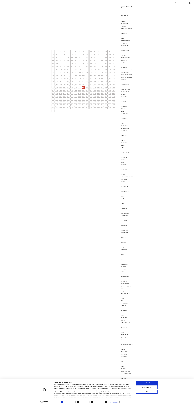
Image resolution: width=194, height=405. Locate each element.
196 (87, 84)
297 (83, 102)
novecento (124, 257)
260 (72, 96)
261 (76, 96)
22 (72, 54)
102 (53, 69)
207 (64, 87)
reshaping (123, 305)
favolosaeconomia (126, 150)
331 (83, 108)
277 (72, 99)
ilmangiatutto (125, 184)
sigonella (123, 332)
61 (91, 60)
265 (91, 96)
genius (123, 162)
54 (64, 60)
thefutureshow (125, 354)
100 (110, 66)
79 (95, 63)
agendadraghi (124, 23)
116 (106, 69)
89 (68, 66)
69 (57, 63)
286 (106, 99)
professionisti (125, 276)
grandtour (124, 169)
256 (57, 96)
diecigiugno (124, 118)
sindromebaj (124, 334)
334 (95, 108)
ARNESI (122, 48)
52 (57, 60)
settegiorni (124, 327)
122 (64, 72)
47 (102, 57)
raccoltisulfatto (125, 293)
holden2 (123, 174)
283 (95, 99)
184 (106, 81)
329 (76, 108)
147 (95, 75)
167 (106, 78)
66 (110, 60)
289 (53, 102)
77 (87, 63)
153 (53, 78)
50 (114, 57)
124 (72, 72)
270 (110, 96)
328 (72, 108)
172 (60, 81)
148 (98, 75)
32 (110, 54)
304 (110, 102)
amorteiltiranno (125, 40)
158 (72, 78)
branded (123, 62)
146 (91, 75)
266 (95, 96)
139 (64, 75)
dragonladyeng (125, 133)
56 (72, 60)
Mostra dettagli (114, 402)
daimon (123, 108)
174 (68, 81)
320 (106, 105)
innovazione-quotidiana (127, 189)
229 (83, 90)
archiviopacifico (125, 45)
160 (79, 78)
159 (76, 78)
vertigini (123, 378)
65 (106, 60)
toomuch (123, 368)
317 (95, 105)
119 (53, 72)
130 (95, 72)
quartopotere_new (126, 286)
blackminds (124, 60)
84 (114, 63)
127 (83, 72)
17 (53, 54)
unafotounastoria (126, 373)
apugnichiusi (124, 43)
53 (60, 60)
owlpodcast (124, 264)
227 (76, 90)
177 (79, 81)
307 (57, 105)
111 (87, 69)
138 (60, 75)
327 (68, 108)
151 (110, 75)
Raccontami (124, 295)
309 (64, 105)
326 (64, 108)
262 (79, 96)
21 (68, 54)
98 (102, 66)
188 (57, 84)
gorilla (123, 167)
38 (68, 57)
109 (79, 69)
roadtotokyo (124, 308)
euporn (123, 145)
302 (102, 102)
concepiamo (124, 96)
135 (114, 72)
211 (80, 87)
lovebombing (124, 218)
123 (68, 72)
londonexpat (124, 215)
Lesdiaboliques (125, 213)
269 (106, 96)
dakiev (122, 111)
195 (83, 84)
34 (53, 57)
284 (98, 99)
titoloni (123, 363)
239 (57, 93)
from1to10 (124, 155)
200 (102, 84)
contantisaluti (125, 99)
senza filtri (124, 325)
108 (76, 69)
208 (68, 87)
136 (53, 75)
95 (91, 66)
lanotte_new (124, 206)
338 (110, 108)
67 (114, 60)
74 (76, 63)
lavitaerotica (124, 208)
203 (113, 84)
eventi (122, 147)
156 (64, 78)
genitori (123, 159)
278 (76, 99)
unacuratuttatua (125, 371)
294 (72, 102)
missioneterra (125, 235)
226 (72, 90)
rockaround (124, 310)
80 (98, 63)
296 (79, 102)
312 (76, 105)
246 (83, 93)
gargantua (124, 157)
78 (91, 63)
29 (98, 54)
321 (110, 105)
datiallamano (124, 113)
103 (57, 69)
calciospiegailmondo (126, 74)
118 (114, 69)
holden (123, 172)
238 (53, 93)
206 (60, 87)
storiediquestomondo (127, 344)
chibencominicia (125, 84)
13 (102, 51)
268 (102, 96)
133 (106, 72)
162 (87, 78)
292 (64, 102)
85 (53, 66)
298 (87, 102)
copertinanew (124, 103)
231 (91, 90)
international (124, 193)
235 (106, 90)
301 (98, 102)
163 (91, 78)
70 (60, 63)
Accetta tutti (147, 382)
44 (91, 57)
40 (76, 57)
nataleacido (124, 244)
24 (79, 54)
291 (60, 102)
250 (98, 93)
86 (57, 66)
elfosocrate (124, 137)
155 (60, 78)
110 (83, 69)
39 (72, 57)
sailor (123, 315)
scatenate (124, 317)
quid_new (123, 291)
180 (91, 81)
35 (57, 57)
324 (57, 108)
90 (72, 66)
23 (76, 54)
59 (83, 60)
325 (60, 108)
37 (64, 57)
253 (110, 93)
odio (122, 259)
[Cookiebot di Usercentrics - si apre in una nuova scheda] (44, 402)
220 (113, 87)
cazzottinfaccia (125, 82)
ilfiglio (123, 181)
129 (91, 72)
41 (79, 57)
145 (87, 75)
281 (87, 99)
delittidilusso (125, 116)
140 (68, 75)
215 (95, 87)
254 (113, 93)
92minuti (123, 21)
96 (95, 66)
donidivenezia (124, 125)
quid (122, 288)
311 (72, 105)
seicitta (123, 320)
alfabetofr (124, 33)
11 (94, 51)
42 (83, 57)
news (122, 247)
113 (95, 69)
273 (57, 99)
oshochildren (124, 261)
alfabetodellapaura (126, 28)
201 (106, 84)
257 (60, 96)
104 (60, 69)
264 (87, 96)
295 (76, 102)
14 (106, 51)
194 (79, 84)
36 (60, 57)
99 (106, 66)
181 (95, 81)
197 (91, 84)
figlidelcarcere (125, 152)
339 (113, 108)
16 (113, 51)
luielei (122, 223)
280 (83, 99)
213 (87, 87)
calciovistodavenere (126, 77)
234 (102, 90)
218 (106, 87)
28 (94, 54)
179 (87, 81)
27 (91, 54)
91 (75, 66)
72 (68, 63)
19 (60, 54)
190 (64, 84)
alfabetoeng (124, 31)
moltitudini (124, 240)
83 (110, 63)
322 (114, 105)
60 (87, 60)
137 (57, 75)
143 (79, 75)
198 (95, 84)
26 (87, 54)
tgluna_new (124, 351)
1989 (122, 18)
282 (91, 99)
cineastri (123, 86)
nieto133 (123, 252)
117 (110, 69)
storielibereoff (125, 346)
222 (57, 90)
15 (110, 51)
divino (122, 123)
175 (72, 81)
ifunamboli (124, 179)
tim (122, 359)
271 (114, 96)
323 (53, 108)
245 (79, 93)
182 (98, 81)
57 (76, 60)
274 (60, 99)
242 (68, 93)
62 (94, 60)
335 (98, 108)
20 (64, 54)
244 (75, 93)
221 (53, 90)
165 (98, 78)
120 (57, 72)
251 (102, 93)
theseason (124, 356)
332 (87, 108)
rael (122, 300)
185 (110, 81)
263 (83, 96)
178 (83, 81)
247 (87, 93)
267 (98, 96)
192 (72, 84)
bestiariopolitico (125, 57)
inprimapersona (125, 191)
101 (114, 66)
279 (79, 99)
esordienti (124, 142)
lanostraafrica (125, 201)
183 (102, 81)
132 (102, 72)
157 (68, 78)
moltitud (123, 237)
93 (83, 66)
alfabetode (124, 26)
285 (102, 99)
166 (102, 78)
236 (110, 90)
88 (64, 66)
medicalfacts (124, 230)
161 (83, 78)
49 (110, 57)
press (122, 271)
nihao (122, 254)
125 (76, 72)
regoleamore (124, 303)
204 (53, 87)
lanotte (123, 203)
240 (60, 93)
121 (61, 72)
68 (53, 63)
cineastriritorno (125, 89)
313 (80, 105)
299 (91, 102)
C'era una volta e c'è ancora (128, 69)
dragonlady (124, 130)
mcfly (122, 227)
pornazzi (123, 269)
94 (87, 66)
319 (102, 105)
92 (79, 66)
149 (102, 75)
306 (53, 105)
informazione (124, 186)
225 (68, 90)
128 (87, 72)
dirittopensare (125, 120)
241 (64, 93)
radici (122, 298)
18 (57, 54)
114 (98, 69)
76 (83, 63)
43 (87, 57)
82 (106, 63)
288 (113, 99)
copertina (123, 101)
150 (106, 75)
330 (79, 108)
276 (68, 99)
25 (83, 54)
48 (106, 57)
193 (76, 84)
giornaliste (124, 164)
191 (68, 84)
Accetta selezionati (147, 387)
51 (53, 60)
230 (87, 90)
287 (110, 99)
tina (122, 361)
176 (76, 81)
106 (68, 69)
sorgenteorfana (125, 342)
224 (64, 90)
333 (91, 108)
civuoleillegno (125, 91)
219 (110, 87)
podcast (123, 266)
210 (76, 87)
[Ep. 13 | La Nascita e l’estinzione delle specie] (68, 23)
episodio (123, 140)
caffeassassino (125, 72)
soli (122, 339)
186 (114, 81)
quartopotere (125, 283)
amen (122, 38)
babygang (123, 55)
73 (72, 63)
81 (102, 63)
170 (53, 81)
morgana (123, 242)
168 (110, 78)
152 (114, 75)
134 (110, 72)
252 (106, 93)
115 (102, 69)
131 (99, 72)
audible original (125, 50)
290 (57, 102)
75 (79, 63)
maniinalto (124, 225)
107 (72, 69)
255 (53, 96)
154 (57, 78)
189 (60, 84)
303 (106, 102)
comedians (123, 94)
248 (91, 93)
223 (60, 90)
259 (68, 96)
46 (98, 57)
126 (79, 72)
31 (106, 54)
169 (114, 78)
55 (68, 60)
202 (110, 84)
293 (68, 102)
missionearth (124, 232)
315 (87, 105)
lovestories (124, 220)
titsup (123, 366)
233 (98, 90)
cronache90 (124, 106)
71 (64, 63)
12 (98, 51)
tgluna (123, 349)
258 (64, 96)
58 (79, 60)
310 (68, 105)
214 (91, 87)
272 (53, 99)
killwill (123, 198)
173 (64, 81)
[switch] (77, 402)
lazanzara (124, 210)
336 (102, 108)
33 (113, 54)
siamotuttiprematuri (126, 329)
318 (98, 105)
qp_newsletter (125, 278)
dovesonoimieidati (125, 128)
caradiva (123, 79)
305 (113, 102)
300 (95, 102)
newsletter (124, 249)
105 (64, 69)
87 (60, 66)
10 (91, 51)
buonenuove (124, 65)
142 (76, 75)
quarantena (124, 281)
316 (91, 105)
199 (98, 84)
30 (102, 54)
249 (94, 93)
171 (57, 81)
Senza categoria (125, 322)
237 (114, 90)
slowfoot (124, 337)
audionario (124, 52)
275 (64, 99)
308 (60, 105)
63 (98, 60)
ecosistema (124, 135)
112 (91, 69)
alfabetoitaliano (125, 35)
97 (98, 66)
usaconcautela (125, 376)
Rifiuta (147, 391)
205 (57, 87)
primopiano (124, 274)
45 (95, 57)
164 (95, 78)
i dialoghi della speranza (127, 176)
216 (98, 87)
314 (83, 105)
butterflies (124, 67)
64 (102, 60)
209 (72, 87)
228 (79, 90)
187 (53, 84)
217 (102, 87)
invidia (122, 196)
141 (72, 75)
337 (106, 108)
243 (72, 93)
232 (95, 90)
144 (83, 75)
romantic (123, 312)
